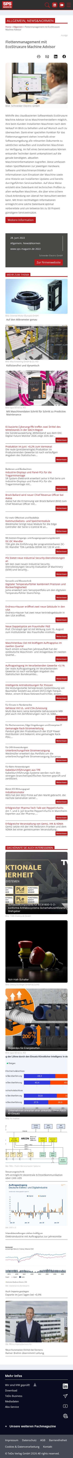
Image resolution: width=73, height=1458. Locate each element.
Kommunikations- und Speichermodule (27, 521)
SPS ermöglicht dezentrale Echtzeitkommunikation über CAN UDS (34, 1176)
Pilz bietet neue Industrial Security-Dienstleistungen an (35, 559)
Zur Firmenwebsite (49, 262)
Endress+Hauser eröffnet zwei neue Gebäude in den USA (35, 608)
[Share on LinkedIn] (55, 56)
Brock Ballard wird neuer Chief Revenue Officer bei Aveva (34, 496)
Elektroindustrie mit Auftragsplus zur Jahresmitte (33, 1236)
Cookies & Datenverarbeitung (22, 1446)
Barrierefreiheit (58, 1440)
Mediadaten (12, 1401)
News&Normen (40, 20)
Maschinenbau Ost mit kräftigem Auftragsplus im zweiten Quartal (33, 644)
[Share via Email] (47, 56)
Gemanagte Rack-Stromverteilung (24, 728)
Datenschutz (29, 1440)
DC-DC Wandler (14, 541)
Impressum (11, 1440)
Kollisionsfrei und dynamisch (22, 365)
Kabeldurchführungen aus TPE (22, 769)
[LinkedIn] (65, 1387)
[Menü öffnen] (68, 5)
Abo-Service (12, 1406)
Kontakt (47, 1446)
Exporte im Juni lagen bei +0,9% (23, 1294)
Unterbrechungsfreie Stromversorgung (27, 750)
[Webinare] (65, 1416)
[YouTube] (65, 1407)
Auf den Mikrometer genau (21, 319)
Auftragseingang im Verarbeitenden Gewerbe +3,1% (35, 665)
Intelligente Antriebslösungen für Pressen (29, 685)
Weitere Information (21, 220)
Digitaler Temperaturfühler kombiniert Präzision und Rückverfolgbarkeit (35, 586)
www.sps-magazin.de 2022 (25, 248)
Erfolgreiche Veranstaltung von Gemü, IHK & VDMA (34, 823)
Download (11, 1390)
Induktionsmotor (14, 792)
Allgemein (16, 20)
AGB (42, 1440)
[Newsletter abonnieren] (65, 1396)
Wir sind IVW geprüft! (17, 1385)
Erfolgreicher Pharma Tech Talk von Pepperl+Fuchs (34, 807)
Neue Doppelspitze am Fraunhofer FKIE (27, 626)
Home (8, 26)
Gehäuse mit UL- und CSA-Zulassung (26, 708)
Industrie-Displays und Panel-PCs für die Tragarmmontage (28, 474)
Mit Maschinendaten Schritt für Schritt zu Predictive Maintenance (36, 413)
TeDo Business (13, 1396)
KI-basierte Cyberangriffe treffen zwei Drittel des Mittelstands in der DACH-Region (33, 428)
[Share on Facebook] (64, 56)
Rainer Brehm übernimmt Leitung (24, 1353)
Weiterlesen (62, 441)
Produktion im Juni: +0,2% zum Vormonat (28, 446)
